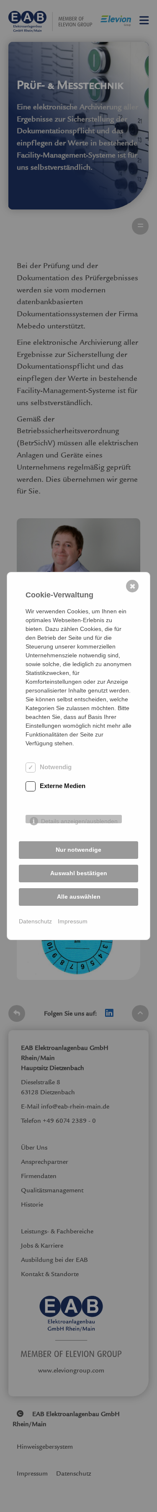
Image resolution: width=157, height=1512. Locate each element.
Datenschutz (35, 921)
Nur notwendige (78, 849)
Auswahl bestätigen (78, 873)
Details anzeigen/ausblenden (79, 820)
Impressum (73, 921)
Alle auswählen (78, 896)
